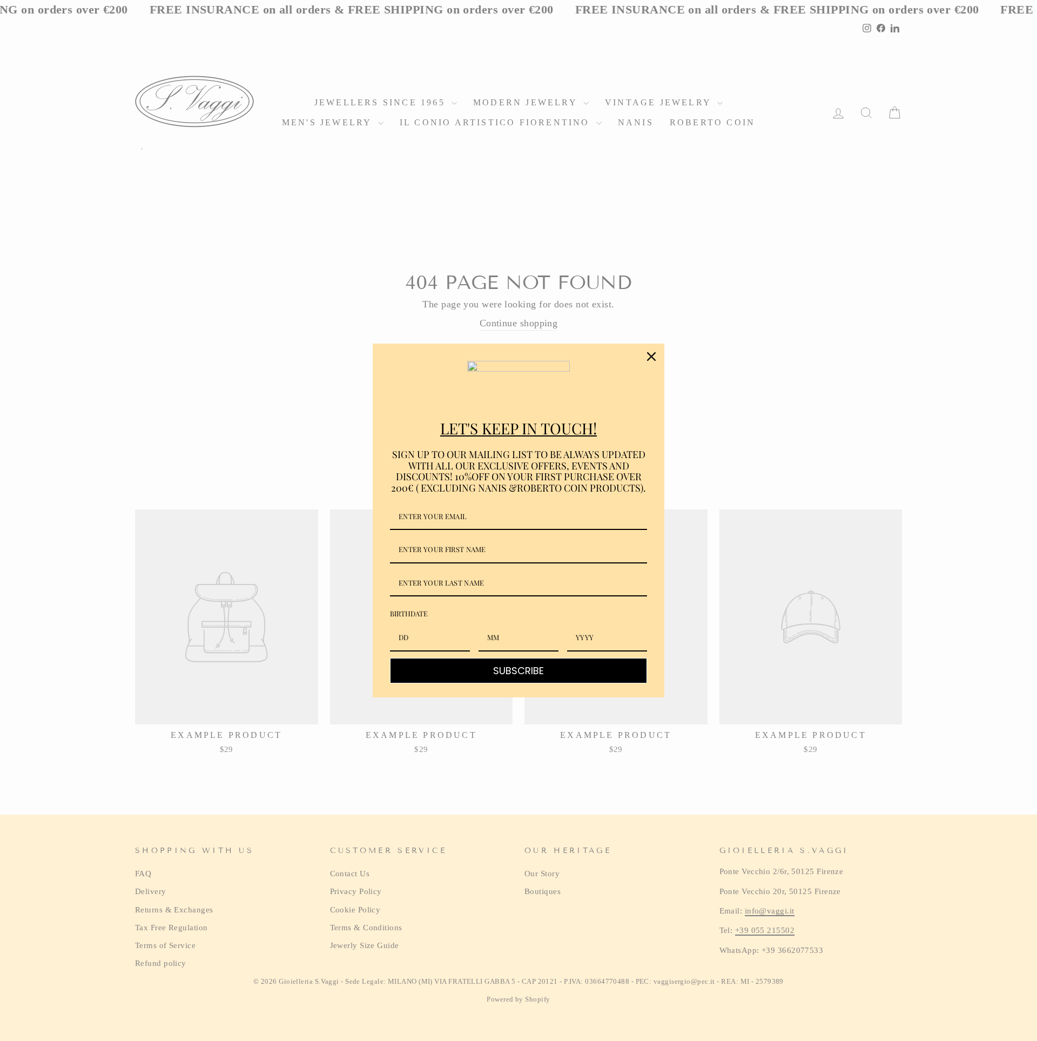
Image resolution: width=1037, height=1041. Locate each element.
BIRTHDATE (409, 613)
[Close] (651, 357)
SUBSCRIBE (518, 670)
